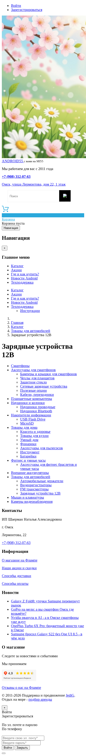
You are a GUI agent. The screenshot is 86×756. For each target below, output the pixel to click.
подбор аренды (40, 699)
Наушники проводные (37, 407)
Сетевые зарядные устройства (43, 386)
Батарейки (28, 456)
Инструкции (30, 311)
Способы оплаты (15, 584)
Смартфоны (20, 366)
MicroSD (27, 423)
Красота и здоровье (35, 432)
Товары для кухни (34, 436)
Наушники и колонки (28, 403)
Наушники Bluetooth (36, 411)
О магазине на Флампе (19, 560)
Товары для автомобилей (30, 331)
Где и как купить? (25, 274)
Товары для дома (24, 427)
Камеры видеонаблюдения (32, 501)
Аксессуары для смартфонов (33, 370)
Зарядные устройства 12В (40, 493)
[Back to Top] (4, 753)
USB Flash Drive (32, 419)
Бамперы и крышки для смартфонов (48, 374)
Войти (16, 6)
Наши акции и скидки (19, 568)
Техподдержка (22, 282)
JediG (70, 695)
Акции (16, 270)
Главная (17, 323)
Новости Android (24, 278)
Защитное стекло (33, 382)
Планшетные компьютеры (31, 399)
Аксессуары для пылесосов (41, 448)
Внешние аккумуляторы (30, 473)
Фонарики (28, 444)
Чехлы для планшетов (37, 378)
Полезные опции (33, 390)
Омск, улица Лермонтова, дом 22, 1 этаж (34, 184)
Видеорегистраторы (36, 485)
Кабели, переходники (37, 395)
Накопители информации (31, 415)
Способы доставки (16, 576)
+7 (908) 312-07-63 (16, 176)
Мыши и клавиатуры (27, 497)
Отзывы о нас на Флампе (21, 687)
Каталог (17, 266)
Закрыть (22, 747)
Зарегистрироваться (26, 10)
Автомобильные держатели (41, 481)
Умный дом (29, 440)
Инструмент (29, 452)
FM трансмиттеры (34, 489)
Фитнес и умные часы (28, 460)
